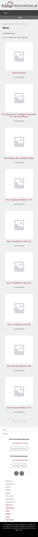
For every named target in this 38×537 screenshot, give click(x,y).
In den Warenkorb (19, 77)
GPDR (22, 533)
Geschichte (10, 484)
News (8, 487)
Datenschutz (10, 502)
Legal (8, 493)
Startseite (4, 24)
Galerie (8, 490)
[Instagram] (21, 473)
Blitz (23, 24)
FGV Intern (10, 496)
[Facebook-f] (16, 473)
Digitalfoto (12, 24)
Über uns (9, 481)
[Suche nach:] (19, 429)
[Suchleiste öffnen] (36, 12)
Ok (15, 533)
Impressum (10, 499)
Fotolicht (18, 24)
